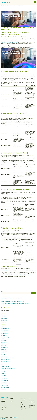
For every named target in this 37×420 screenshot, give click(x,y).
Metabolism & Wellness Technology (7, 357)
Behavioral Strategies (5, 328)
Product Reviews (4, 371)
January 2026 (3, 316)
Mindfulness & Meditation (5, 359)
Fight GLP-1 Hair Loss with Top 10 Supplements (9, 305)
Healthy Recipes (4, 345)
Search (2, 291)
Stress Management (4, 380)
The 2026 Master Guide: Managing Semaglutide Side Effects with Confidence (15, 303)
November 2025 (4, 320)
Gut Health (3, 338)
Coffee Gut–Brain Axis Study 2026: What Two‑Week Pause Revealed (13, 299)
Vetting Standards (23, 398)
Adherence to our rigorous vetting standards (9, 42)
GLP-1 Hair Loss (4, 335)
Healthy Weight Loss (4, 347)
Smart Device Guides (5, 376)
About (11, 398)
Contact (11, 401)
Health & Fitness (4, 342)
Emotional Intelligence (5, 330)
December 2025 (4, 318)
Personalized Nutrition (5, 370)
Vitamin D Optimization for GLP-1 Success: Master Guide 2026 (12, 301)
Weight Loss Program (5, 387)
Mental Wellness (4, 356)
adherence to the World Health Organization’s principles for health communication (16, 274)
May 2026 (3, 315)
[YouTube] (34, 407)
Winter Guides (3, 389)
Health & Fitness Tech (5, 344)
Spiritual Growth (4, 378)
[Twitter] (31, 407)
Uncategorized (3, 382)
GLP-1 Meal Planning (5, 337)
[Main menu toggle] (35, 2)
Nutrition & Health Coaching (6, 361)
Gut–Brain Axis (3, 340)
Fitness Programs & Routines (6, 331)
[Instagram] (32, 407)
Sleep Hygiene (3, 375)
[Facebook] (29, 407)
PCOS (2, 364)
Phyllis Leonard (4, 270)
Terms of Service (22, 399)
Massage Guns (3, 354)
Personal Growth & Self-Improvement (8, 368)
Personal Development (5, 366)
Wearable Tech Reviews (5, 383)
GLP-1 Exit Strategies (5, 333)
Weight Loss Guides (4, 385)
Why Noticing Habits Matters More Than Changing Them (11, 298)
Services (11, 399)
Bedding (2, 326)
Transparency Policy (23, 400)
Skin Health (3, 373)
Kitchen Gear (3, 352)
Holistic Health (3, 349)
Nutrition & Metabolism (5, 363)
